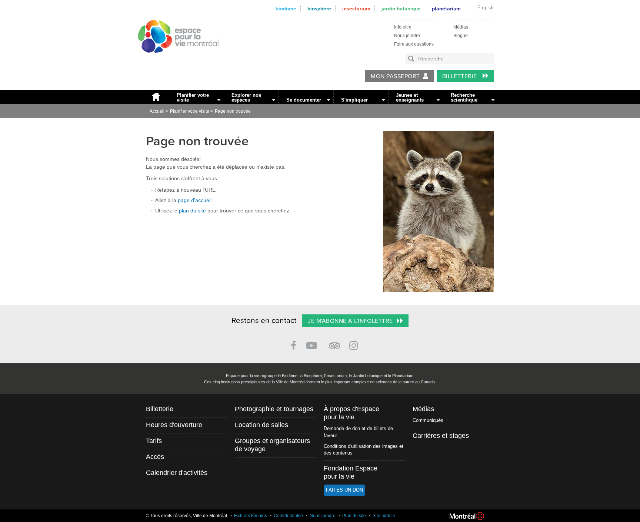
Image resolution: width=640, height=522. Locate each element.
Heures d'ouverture (174, 425)
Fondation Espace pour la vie (350, 472)
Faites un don (344, 490)
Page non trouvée (233, 111)
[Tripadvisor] (334, 342)
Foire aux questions (414, 44)
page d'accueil (194, 200)
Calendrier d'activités (176, 472)
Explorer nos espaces (246, 97)
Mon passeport (395, 76)
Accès (155, 456)
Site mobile (384, 515)
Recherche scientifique (464, 97)
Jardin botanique (401, 9)
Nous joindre (407, 35)
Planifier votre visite (193, 97)
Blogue (460, 35)
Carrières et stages (441, 435)
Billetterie (460, 76)
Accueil (155, 97)
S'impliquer (354, 100)
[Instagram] (355, 344)
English (485, 8)
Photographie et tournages (274, 409)
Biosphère (319, 9)
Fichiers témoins (250, 515)
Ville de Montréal (467, 516)
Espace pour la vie (174, 59)
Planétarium (446, 9)
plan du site (192, 211)
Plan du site (354, 515)
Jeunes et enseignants (410, 97)
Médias (460, 27)
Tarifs (154, 441)
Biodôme (286, 9)
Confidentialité (288, 515)
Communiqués (428, 420)
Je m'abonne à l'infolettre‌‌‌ (350, 321)
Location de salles (261, 425)
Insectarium (356, 9)
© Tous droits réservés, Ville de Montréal (186, 515)
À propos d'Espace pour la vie (351, 413)
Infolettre (402, 27)
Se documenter (303, 100)
